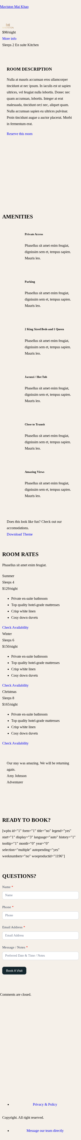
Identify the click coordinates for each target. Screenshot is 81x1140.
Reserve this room (19, 134)
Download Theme (20, 534)
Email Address (13, 927)
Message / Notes (15, 947)
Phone (8, 907)
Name (7, 887)
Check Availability (15, 627)
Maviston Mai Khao (14, 7)
